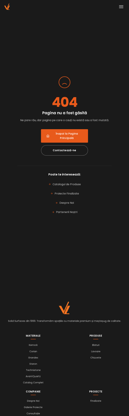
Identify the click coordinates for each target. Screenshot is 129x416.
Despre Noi (66, 203)
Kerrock (33, 345)
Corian (33, 351)
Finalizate (95, 401)
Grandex (33, 357)
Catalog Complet (33, 382)
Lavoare (95, 351)
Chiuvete (95, 357)
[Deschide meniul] (121, 7)
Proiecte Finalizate (67, 193)
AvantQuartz (33, 376)
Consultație (33, 413)
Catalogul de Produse (67, 184)
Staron (33, 364)
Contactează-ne (64, 150)
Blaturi (95, 345)
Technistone (33, 370)
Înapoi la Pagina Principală (67, 136)
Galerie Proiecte (33, 407)
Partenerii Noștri (66, 212)
